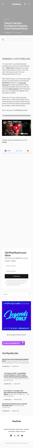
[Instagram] (18, 435)
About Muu (19, 429)
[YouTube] (22, 435)
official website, (14, 89)
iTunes (4, 142)
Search (29, 294)
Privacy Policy (20, 431)
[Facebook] (11, 435)
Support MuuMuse (9, 429)
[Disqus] (16, 176)
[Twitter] (14, 435)
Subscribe (16, 276)
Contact (26, 429)
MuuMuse (16, 4)
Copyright (11, 431)
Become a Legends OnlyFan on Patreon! (16, 334)
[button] (2, 4)
